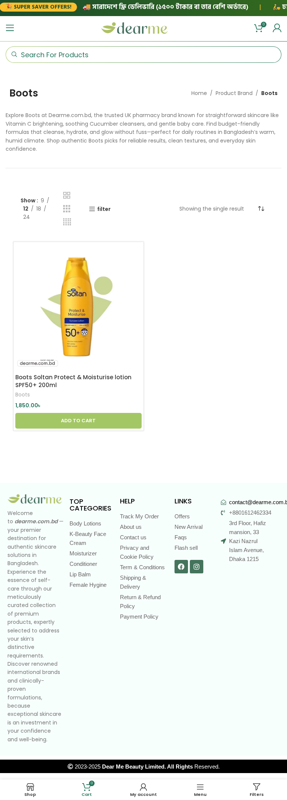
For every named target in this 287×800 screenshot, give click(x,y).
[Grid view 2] (66, 195)
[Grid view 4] (67, 222)
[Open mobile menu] (10, 28)
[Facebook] (181, 566)
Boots (22, 395)
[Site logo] (134, 27)
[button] (78, 421)
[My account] (277, 28)
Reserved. (161, 766)
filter (104, 209)
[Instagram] (196, 566)
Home (199, 93)
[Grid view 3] (66, 209)
